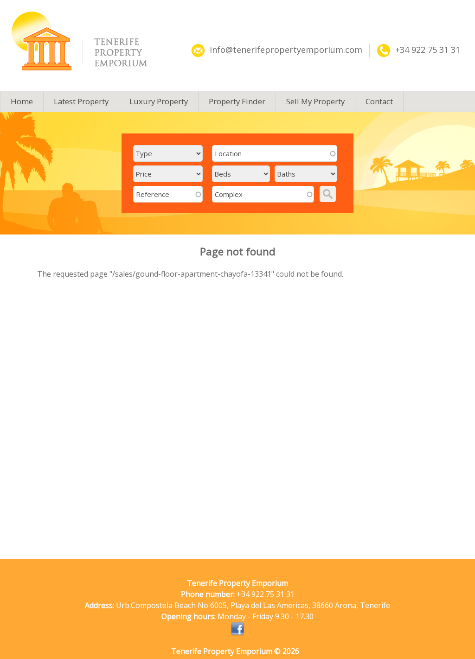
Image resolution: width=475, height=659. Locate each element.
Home (22, 101)
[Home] (89, 41)
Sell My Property (315, 101)
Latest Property (81, 101)
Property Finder (237, 101)
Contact (379, 101)
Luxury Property (158, 101)
